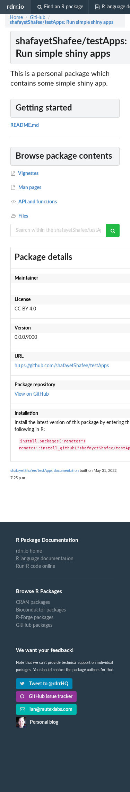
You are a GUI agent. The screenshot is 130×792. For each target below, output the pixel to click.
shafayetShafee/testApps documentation (44, 471)
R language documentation (44, 558)
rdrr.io (15, 7)
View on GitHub (32, 394)
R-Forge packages (34, 617)
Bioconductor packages (41, 610)
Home (16, 17)
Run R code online (35, 566)
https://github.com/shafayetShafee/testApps (62, 365)
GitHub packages (34, 625)
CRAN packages (33, 602)
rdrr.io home (29, 551)
